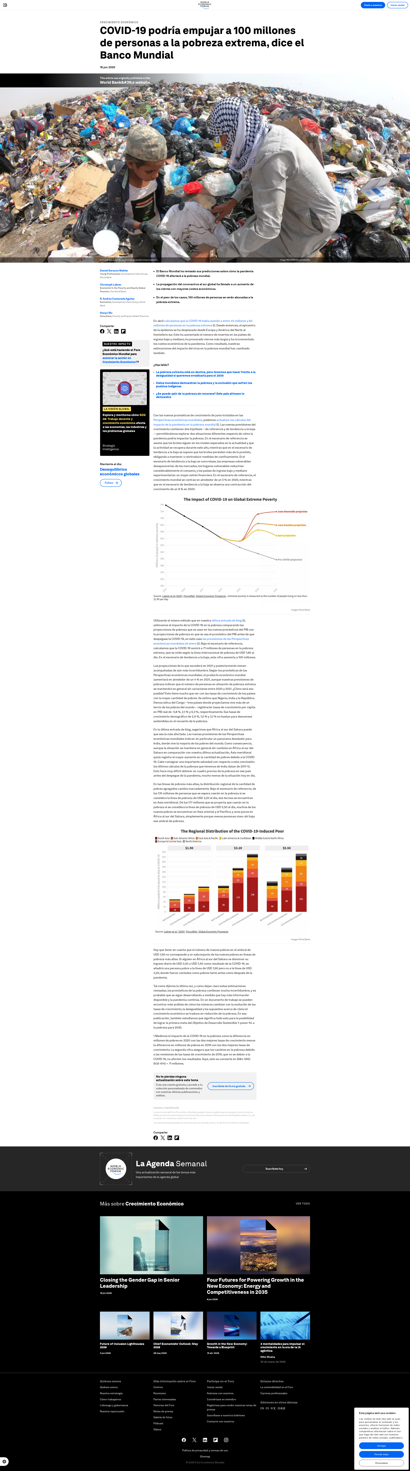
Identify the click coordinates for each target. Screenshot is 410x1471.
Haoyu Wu (106, 312)
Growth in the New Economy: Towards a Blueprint (227, 1345)
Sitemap (205, 1456)
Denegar (381, 1445)
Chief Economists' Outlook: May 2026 (175, 1345)
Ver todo (303, 1203)
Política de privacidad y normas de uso (205, 1450)
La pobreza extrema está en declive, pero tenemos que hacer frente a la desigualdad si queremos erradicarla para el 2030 (205, 373)
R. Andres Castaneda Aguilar (117, 298)
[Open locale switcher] (4, 1461)
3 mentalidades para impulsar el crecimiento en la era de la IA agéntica (282, 1347)
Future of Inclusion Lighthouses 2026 (122, 1345)
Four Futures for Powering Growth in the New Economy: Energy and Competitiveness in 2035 (255, 1286)
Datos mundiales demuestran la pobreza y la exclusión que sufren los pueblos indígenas (204, 384)
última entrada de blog (227, 620)
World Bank (110, 82)
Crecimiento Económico (119, 22)
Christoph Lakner (110, 284)
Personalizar (381, 1463)
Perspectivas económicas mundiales (177, 420)
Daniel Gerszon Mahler (114, 270)
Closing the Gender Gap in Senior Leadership (139, 1283)
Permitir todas (381, 1454)
